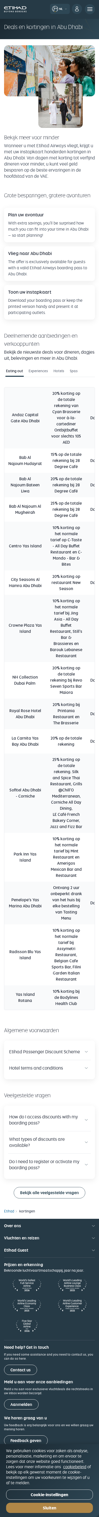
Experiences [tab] (38, 371)
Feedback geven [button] (25, 1440)
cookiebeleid (74, 1466)
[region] (49, 1480)
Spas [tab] (74, 371)
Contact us (20, 1370)
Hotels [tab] (59, 371)
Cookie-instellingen (49, 1494)
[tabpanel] (49, 696)
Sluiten (49, 1508)
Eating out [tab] (14, 371)
